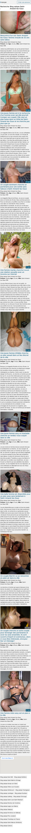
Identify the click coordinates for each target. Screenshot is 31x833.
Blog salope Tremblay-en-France (10, 819)
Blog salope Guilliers (20, 777)
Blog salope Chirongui (20, 796)
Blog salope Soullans (21, 793)
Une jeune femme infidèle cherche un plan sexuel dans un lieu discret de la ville (14, 355)
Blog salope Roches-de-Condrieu (10, 803)
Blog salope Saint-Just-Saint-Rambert (11, 800)
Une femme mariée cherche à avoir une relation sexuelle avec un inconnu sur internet (14, 272)
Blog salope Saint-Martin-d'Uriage (10, 780)
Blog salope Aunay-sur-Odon (8, 783)
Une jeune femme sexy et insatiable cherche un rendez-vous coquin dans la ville (14, 435)
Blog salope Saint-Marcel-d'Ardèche (11, 822)
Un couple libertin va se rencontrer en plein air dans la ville (14, 577)
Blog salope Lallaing (6, 796)
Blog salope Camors (6, 825)
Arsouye (3, 2)
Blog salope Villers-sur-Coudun (9, 787)
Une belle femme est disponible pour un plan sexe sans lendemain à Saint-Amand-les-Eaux (15, 496)
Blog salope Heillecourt (7, 790)
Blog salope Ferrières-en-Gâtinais (10, 812)
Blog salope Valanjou (6, 809)
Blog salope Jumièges (6, 793)
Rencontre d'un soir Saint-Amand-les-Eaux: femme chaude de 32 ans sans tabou (14, 37)
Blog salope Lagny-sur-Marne (9, 806)
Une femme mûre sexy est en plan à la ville (15, 714)
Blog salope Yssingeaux (23, 790)
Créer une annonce (24, 2)
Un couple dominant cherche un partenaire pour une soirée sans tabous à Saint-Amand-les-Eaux (13, 187)
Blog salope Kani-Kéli (6, 777)
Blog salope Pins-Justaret (8, 816)
